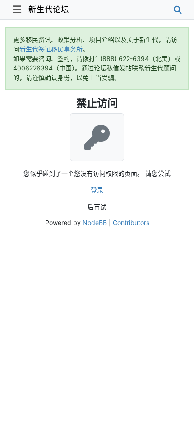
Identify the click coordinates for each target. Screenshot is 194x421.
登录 (97, 190)
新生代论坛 (48, 9)
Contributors (131, 222)
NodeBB (95, 222)
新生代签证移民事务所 (51, 49)
